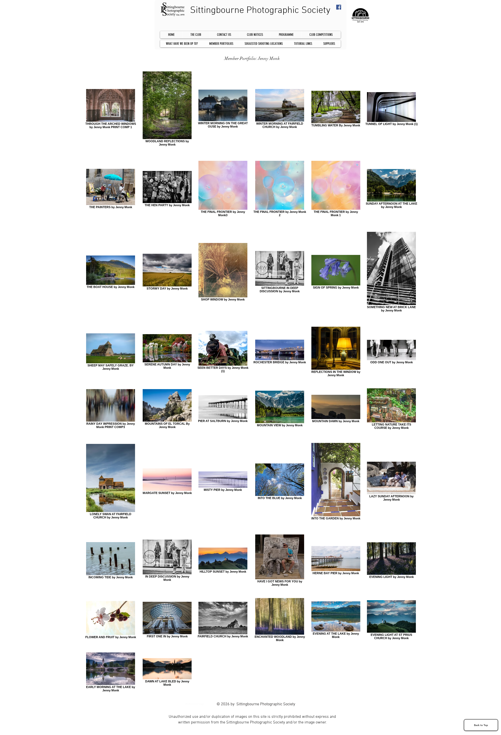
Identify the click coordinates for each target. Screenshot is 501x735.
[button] (321, 34)
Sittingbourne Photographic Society (260, 10)
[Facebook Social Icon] (338, 7)
